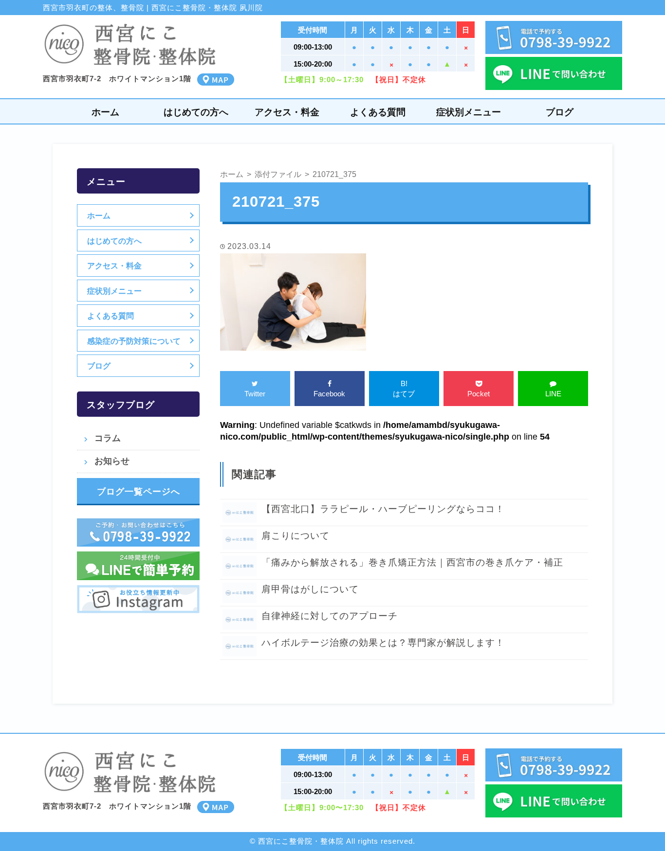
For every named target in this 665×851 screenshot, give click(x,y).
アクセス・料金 (287, 112)
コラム (107, 438)
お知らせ (111, 461)
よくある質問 (378, 112)
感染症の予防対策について (134, 341)
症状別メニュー (468, 112)
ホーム (105, 112)
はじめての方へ (196, 112)
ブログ (559, 112)
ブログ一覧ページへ (138, 491)
